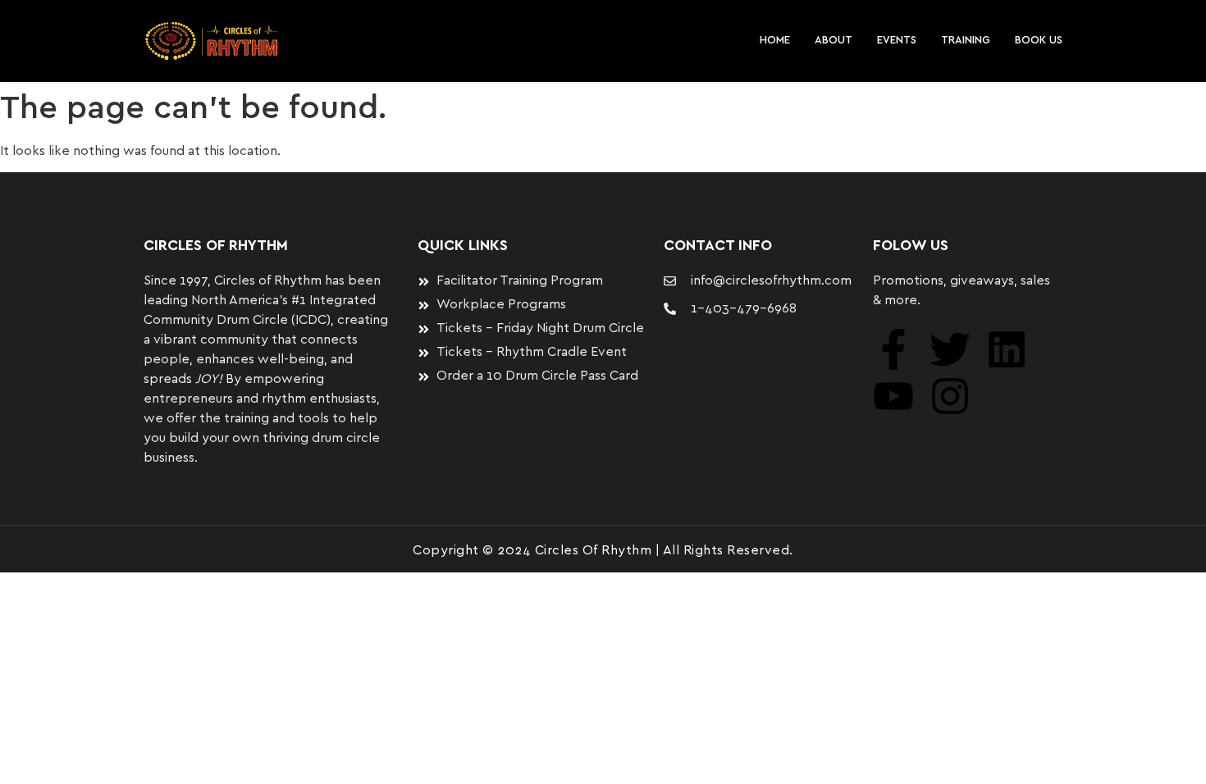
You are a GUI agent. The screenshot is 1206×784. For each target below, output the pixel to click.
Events (896, 40)
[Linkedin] (1006, 349)
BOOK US (1038, 40)
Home (775, 40)
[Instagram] (950, 396)
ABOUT (833, 40)
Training (965, 40)
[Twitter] (950, 349)
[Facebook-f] (893, 349)
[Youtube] (893, 396)
